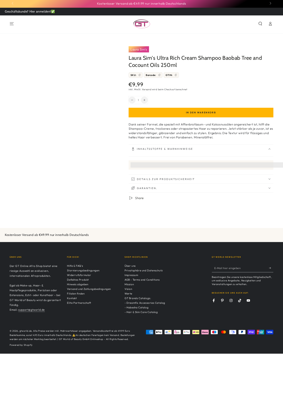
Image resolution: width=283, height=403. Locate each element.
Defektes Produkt (78, 279)
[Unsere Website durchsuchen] (260, 23)
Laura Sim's (139, 49)
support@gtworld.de (31, 309)
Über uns (130, 265)
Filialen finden (76, 293)
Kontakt (72, 298)
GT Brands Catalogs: (138, 298)
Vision (128, 288)
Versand (146, 89)
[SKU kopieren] (139, 75)
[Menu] (12, 23)
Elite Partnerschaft (79, 302)
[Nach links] (13, 3)
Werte (128, 293)
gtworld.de (25, 330)
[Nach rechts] (270, 3)
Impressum (131, 275)
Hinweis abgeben (77, 284)
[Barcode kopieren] (159, 75)
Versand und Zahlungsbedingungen (89, 288)
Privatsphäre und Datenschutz (144, 270)
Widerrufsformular (79, 275)
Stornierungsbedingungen (83, 270)
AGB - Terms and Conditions (142, 279)
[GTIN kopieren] (176, 75)
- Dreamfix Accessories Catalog (145, 302)
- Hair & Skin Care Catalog (141, 312)
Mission (129, 284)
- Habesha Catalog (136, 307)
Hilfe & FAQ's (75, 265)
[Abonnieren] (271, 268)
